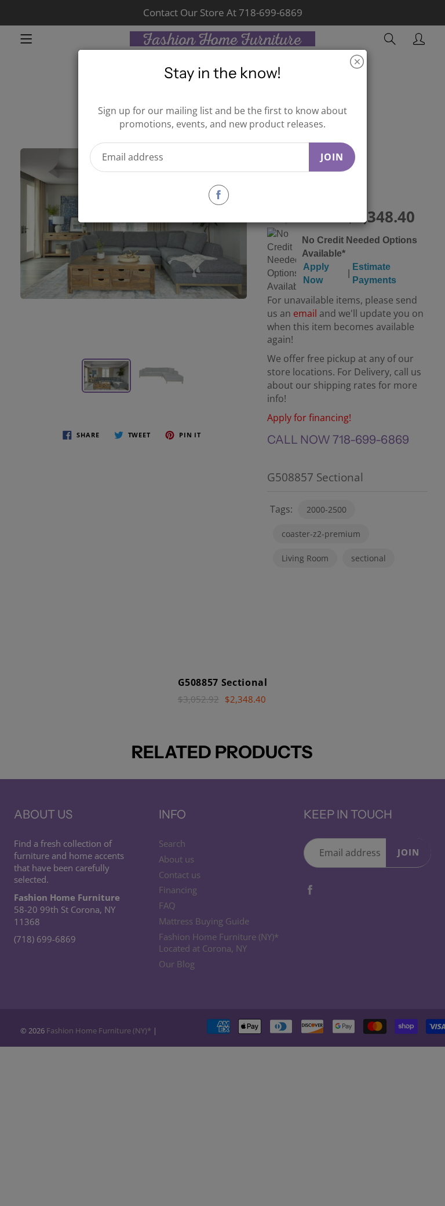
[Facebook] (219, 195)
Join (332, 157)
